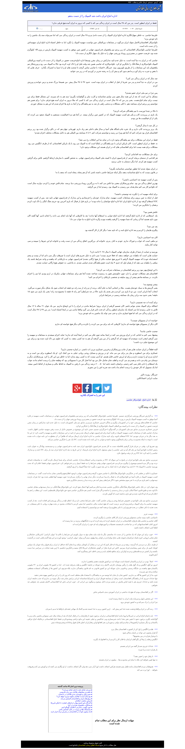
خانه (160, 2)
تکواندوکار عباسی (133, 400)
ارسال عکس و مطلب (139, 2)
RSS (129, 2)
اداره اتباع (147, 400)
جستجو (150, 2)
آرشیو (155, 2)
